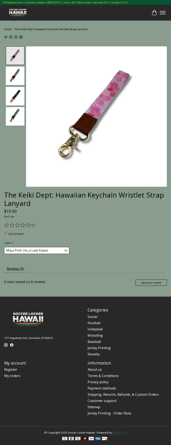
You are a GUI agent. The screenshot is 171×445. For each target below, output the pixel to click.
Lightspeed (120, 432)
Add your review (151, 282)
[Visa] (91, 439)
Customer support (102, 400)
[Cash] (64, 439)
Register (10, 369)
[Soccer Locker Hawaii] (18, 12)
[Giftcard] (71, 439)
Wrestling (95, 335)
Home (8, 29)
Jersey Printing (99, 348)
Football (94, 323)
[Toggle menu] (162, 13)
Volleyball (95, 329)
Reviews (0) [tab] (15, 268)
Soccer (93, 316)
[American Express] (98, 439)
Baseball (94, 341)
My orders (12, 375)
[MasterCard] (84, 439)
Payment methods (102, 388)
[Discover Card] (104, 439)
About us (95, 369)
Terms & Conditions (103, 375)
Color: (9, 243)
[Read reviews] (17, 225)
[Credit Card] (77, 439)
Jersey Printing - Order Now (109, 413)
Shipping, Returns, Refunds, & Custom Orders (123, 394)
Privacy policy (98, 382)
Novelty (94, 354)
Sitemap (94, 407)
